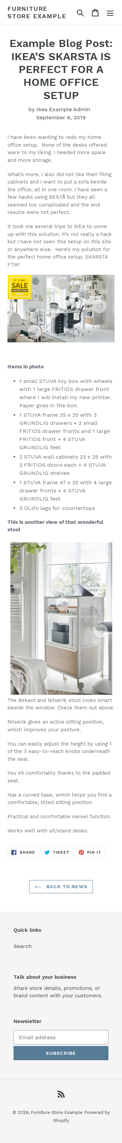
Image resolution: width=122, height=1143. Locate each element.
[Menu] (110, 12)
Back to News (66, 886)
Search (23, 946)
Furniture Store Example (36, 12)
